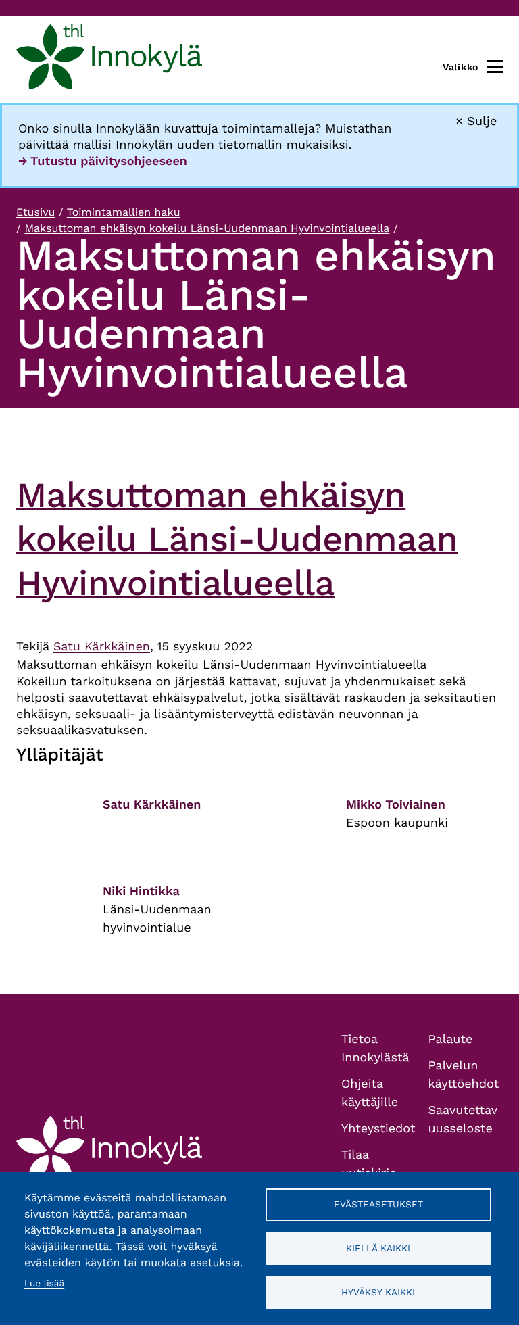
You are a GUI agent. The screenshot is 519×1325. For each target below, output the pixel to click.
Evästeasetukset (378, 1204)
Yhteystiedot (378, 1129)
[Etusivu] (109, 59)
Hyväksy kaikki (378, 1291)
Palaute (450, 1039)
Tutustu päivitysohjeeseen (108, 161)
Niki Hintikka (141, 891)
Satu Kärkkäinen (101, 647)
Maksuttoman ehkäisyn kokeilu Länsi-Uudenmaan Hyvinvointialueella (206, 228)
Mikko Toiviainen (395, 805)
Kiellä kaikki (378, 1248)
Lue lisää (44, 1283)
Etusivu (35, 212)
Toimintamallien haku (123, 212)
